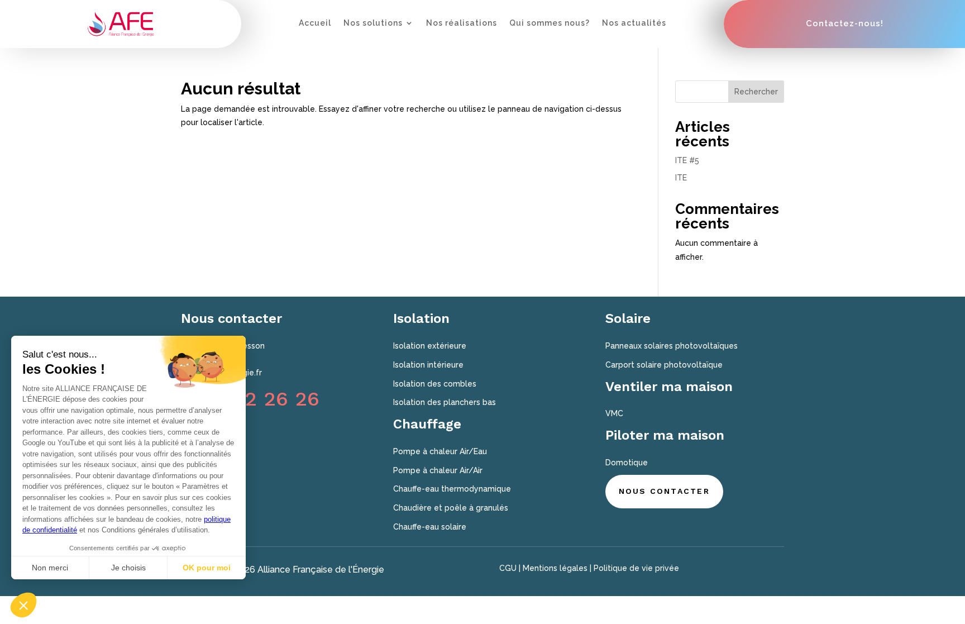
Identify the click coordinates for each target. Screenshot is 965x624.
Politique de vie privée (636, 568)
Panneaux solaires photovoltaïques (671, 345)
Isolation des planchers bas (444, 402)
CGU (508, 568)
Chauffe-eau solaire (429, 526)
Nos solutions (373, 23)
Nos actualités (634, 23)
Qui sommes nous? (549, 23)
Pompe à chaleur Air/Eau (440, 451)
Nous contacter (664, 491)
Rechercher (756, 91)
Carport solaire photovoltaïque (664, 364)
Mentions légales (555, 568)
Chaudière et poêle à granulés (450, 507)
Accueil (315, 23)
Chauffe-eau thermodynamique (452, 488)
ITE (681, 177)
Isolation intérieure (428, 364)
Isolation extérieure (429, 345)
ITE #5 (687, 160)
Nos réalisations (461, 23)
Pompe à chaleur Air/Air (437, 470)
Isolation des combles (434, 383)
